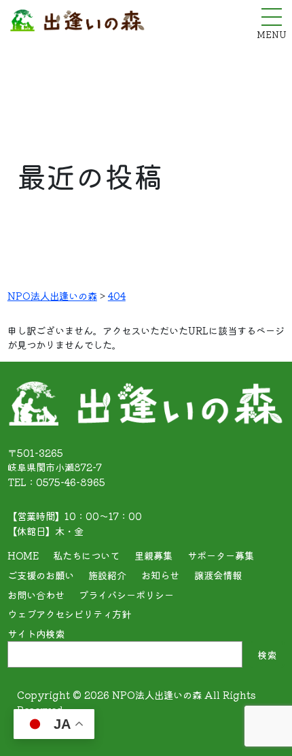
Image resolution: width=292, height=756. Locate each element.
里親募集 (153, 555)
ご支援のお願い (40, 575)
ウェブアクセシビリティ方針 (69, 613)
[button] (262, 729)
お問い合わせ (36, 594)
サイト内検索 (36, 633)
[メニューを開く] (271, 17)
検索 (266, 654)
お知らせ (160, 575)
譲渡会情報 (218, 575)
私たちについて (86, 555)
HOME (23, 555)
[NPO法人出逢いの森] (77, 23)
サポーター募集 (220, 555)
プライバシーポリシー (126, 594)
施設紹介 (107, 575)
